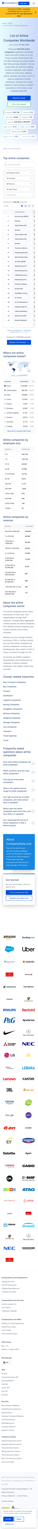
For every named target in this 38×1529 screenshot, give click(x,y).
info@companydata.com (10, 1288)
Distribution (8, 696)
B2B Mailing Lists (8, 1423)
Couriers (6, 691)
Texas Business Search (10, 1448)
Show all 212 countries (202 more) (19, 431)
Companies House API (10, 1377)
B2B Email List (7, 1413)
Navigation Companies (12, 709)
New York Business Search (12, 1458)
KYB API (5, 1395)
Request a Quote (8, 1430)
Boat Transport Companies (14, 682)
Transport (7, 731)
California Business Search (12, 1441)
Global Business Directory (11, 1409)
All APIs (4, 1374)
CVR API (5, 1384)
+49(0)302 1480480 (9, 1311)
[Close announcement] (35, 12)
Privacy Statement (8, 1496)
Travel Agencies (10, 736)
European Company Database (13, 1416)
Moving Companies (11, 705)
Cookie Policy (22, 1496)
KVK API (5, 1391)
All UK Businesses (8, 1420)
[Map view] (32, 206)
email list (19, 79)
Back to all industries (12, 149)
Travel (5, 740)
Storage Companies (11, 722)
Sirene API (6, 1388)
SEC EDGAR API (8, 1381)
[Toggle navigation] (34, 3)
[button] (19, 98)
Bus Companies (9, 687)
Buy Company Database (10, 1405)
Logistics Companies (12, 700)
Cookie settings (7, 1501)
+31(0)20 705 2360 (9, 1292)
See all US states (8, 1462)
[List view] (29, 206)
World (10, 23)
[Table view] (22, 206)
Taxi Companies (10, 727)
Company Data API (19, 91)
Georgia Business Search (11, 1451)
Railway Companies (11, 713)
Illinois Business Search (10, 1455)
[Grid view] (25, 206)
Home (4, 23)
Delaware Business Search (12, 1444)
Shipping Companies (11, 718)
